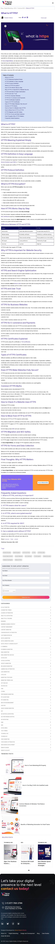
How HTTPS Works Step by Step (13, 87)
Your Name (5, 570)
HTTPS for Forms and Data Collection (14, 114)
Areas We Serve (5, 936)
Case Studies (45, 933)
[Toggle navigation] (52, 3)
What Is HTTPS (18, 559)
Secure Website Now (43, 482)
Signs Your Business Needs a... (10, 862)
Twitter (11, 539)
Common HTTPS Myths (11, 106)
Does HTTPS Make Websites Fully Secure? (16, 104)
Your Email (4, 575)
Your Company (5, 585)
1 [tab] (29, 870)
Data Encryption (16, 552)
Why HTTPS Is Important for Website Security (17, 89)
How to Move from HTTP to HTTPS (14, 110)
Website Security (46, 556)
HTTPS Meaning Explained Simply (13, 79)
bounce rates (17, 283)
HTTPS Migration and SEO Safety (13, 112)
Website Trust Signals (7, 559)
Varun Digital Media (20, 930)
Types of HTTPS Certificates (12, 102)
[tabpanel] (10, 853)
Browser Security (7, 552)
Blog (2, 8)
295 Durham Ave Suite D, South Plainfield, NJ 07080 (13, 907)
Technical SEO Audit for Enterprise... (27, 862)
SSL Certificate (28, 556)
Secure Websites (18, 556)
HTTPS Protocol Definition (12, 83)
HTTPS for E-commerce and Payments (15, 97)
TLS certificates (25, 341)
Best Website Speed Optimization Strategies (44, 863)
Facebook (7, 539)
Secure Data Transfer (7, 556)
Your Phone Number (7, 580)
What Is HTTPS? (9, 77)
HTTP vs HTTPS (26, 552)
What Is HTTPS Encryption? (12, 85)
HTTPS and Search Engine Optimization (15, 91)
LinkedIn (16, 539)
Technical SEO (21, 8)
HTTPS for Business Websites (12, 95)
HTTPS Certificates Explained (12, 99)
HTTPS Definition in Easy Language (14, 81)
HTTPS (33, 552)
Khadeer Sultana (8, 17)
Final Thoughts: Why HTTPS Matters (14, 116)
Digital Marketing (8, 8)
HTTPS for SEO (41, 552)
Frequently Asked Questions (12, 118)
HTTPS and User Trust (11, 93)
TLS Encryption (37, 556)
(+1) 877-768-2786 (13, 903)
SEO (15, 8)
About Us (3, 933)
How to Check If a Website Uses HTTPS (15, 108)
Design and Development (28, 933)
